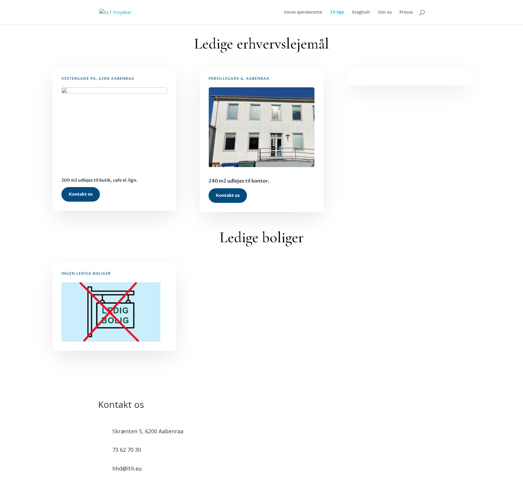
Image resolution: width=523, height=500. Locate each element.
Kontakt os (81, 194)
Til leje (337, 12)
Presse (406, 12)
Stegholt (361, 12)
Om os (385, 12)
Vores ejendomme (303, 12)
